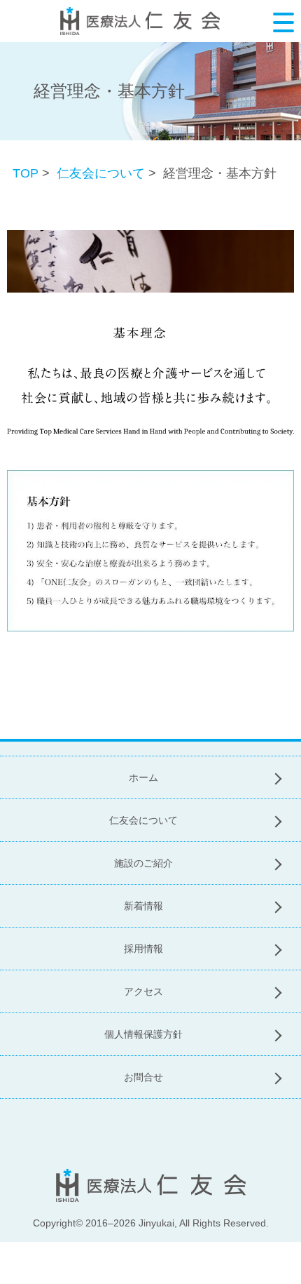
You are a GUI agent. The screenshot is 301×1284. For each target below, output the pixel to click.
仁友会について (101, 173)
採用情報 (143, 948)
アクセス (143, 991)
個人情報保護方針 (143, 1034)
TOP (25, 173)
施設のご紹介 (143, 863)
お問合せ (143, 1077)
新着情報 (143, 905)
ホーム (143, 777)
